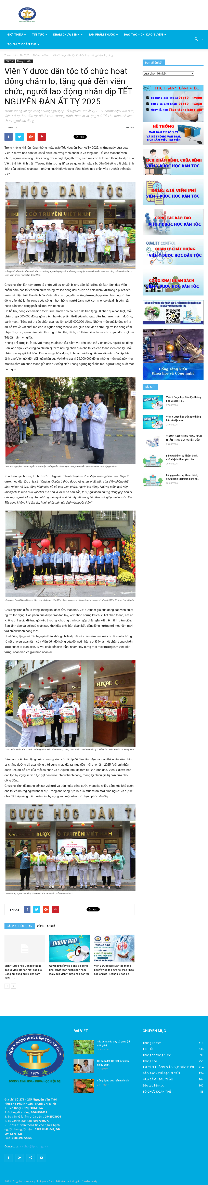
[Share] (30, 1158)
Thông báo (150, 1061)
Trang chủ (10, 55)
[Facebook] (8, 1158)
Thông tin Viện (41, 55)
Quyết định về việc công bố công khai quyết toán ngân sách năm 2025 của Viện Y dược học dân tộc (69, 969)
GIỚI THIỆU (15, 34)
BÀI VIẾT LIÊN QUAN (19, 926)
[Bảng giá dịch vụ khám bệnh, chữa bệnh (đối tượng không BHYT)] (153, 480)
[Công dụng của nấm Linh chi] (84, 1086)
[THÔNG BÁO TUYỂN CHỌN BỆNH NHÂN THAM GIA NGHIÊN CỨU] (153, 441)
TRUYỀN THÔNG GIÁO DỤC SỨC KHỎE (169, 1067)
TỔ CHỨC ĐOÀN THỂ (21, 44)
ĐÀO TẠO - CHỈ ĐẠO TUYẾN (161, 1073)
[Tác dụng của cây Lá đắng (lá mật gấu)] (84, 1047)
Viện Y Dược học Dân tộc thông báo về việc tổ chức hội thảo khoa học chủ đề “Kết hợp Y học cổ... (114, 969)
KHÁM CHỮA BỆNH (66, 34)
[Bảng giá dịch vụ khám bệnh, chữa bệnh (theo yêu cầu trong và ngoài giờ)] (153, 461)
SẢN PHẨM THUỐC (102, 34)
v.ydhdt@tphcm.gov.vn (35, 1146)
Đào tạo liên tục (153, 1085)
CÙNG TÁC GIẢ (46, 926)
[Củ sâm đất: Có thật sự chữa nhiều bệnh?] (84, 1066)
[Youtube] (41, 1158)
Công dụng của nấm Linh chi (113, 1080)
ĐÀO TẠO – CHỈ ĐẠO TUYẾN (143, 34)
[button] (197, 39)
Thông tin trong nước (157, 1055)
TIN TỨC (38, 34)
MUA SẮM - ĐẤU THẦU (158, 1079)
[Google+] (19, 1158)
